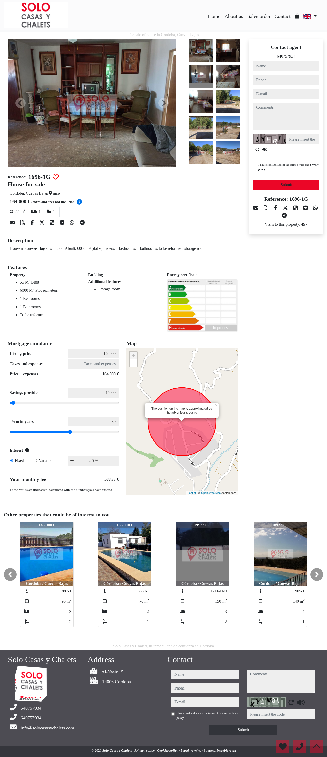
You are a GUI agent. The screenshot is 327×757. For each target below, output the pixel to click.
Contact (283, 16)
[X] (42, 222)
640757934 (286, 56)
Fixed (19, 460)
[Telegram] (82, 222)
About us (234, 16)
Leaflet (192, 493)
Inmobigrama (226, 750)
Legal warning (191, 750)
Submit (286, 185)
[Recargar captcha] (257, 149)
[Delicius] (53, 222)
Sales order (259, 16)
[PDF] (23, 222)
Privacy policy (144, 750)
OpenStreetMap (211, 493)
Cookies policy (168, 750)
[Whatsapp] (73, 222)
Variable (45, 460)
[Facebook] (33, 222)
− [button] (133, 363)
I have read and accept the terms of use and (288, 167)
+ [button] (133, 355)
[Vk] (63, 222)
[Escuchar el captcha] (264, 149)
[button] (10, 574)
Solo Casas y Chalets (117, 750)
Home (214, 16)
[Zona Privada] (297, 16)
